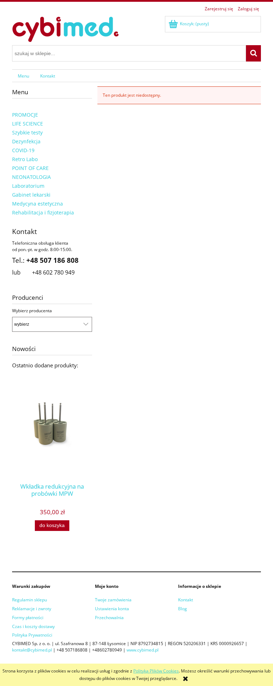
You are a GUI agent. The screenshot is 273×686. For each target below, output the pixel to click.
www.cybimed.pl (143, 650)
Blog (182, 609)
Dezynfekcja (26, 141)
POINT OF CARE (30, 168)
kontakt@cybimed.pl (32, 650)
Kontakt (185, 600)
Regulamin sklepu (29, 600)
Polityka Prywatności (32, 635)
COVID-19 (23, 150)
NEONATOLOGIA (31, 177)
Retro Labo (25, 159)
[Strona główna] (65, 28)
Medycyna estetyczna (37, 203)
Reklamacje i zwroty (31, 609)
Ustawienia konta (112, 609)
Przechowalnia (109, 618)
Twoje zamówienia (113, 600)
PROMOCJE (25, 114)
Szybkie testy (27, 132)
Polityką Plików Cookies (156, 671)
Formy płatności (27, 618)
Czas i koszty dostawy (33, 626)
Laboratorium (28, 185)
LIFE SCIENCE (27, 123)
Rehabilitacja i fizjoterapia (43, 212)
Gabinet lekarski (31, 194)
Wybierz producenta (32, 310)
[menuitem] (23, 76)
